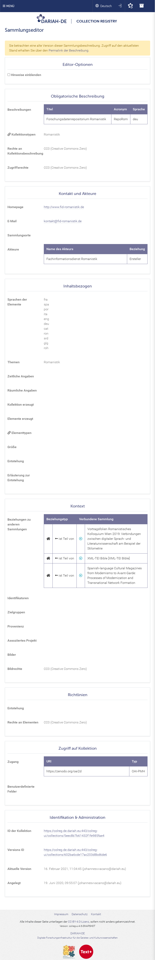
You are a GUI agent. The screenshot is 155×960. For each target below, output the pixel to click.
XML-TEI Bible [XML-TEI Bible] (108, 558)
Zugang (13, 762)
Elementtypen (21, 433)
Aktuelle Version (19, 869)
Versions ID (15, 850)
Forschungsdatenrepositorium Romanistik (76, 119)
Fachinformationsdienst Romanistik (71, 259)
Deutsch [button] (106, 6)
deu (135, 119)
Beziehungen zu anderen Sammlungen (19, 524)
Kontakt (96, 914)
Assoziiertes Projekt (22, 640)
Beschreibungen (19, 110)
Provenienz (15, 626)
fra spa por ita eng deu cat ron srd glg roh (46, 324)
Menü (9, 6)
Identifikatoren (18, 598)
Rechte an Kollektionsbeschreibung (24, 151)
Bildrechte (14, 669)
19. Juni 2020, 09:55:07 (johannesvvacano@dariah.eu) (82, 883)
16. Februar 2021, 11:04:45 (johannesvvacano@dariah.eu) (85, 869)
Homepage (15, 207)
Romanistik (52, 134)
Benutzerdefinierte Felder (21, 789)
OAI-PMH (138, 771)
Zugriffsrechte (17, 167)
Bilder (11, 655)
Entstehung (15, 461)
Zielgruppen (16, 612)
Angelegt (14, 883)
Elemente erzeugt (20, 419)
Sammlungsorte (19, 235)
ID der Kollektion (19, 831)
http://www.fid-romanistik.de (64, 207)
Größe (12, 447)
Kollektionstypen (23, 134)
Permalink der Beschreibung (68, 50)
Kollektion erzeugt (20, 404)
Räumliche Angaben (22, 390)
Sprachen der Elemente (17, 302)
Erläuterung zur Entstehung (18, 477)
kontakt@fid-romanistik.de (63, 221)
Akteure (13, 249)
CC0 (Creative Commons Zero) (65, 149)
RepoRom (121, 119)
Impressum (61, 914)
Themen (13, 362)
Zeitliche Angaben (20, 376)
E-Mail (12, 221)
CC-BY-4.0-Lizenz (78, 921)
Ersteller (135, 259)
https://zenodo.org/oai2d (64, 771)
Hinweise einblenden (25, 75)
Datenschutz (80, 914)
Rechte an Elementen (22, 722)
